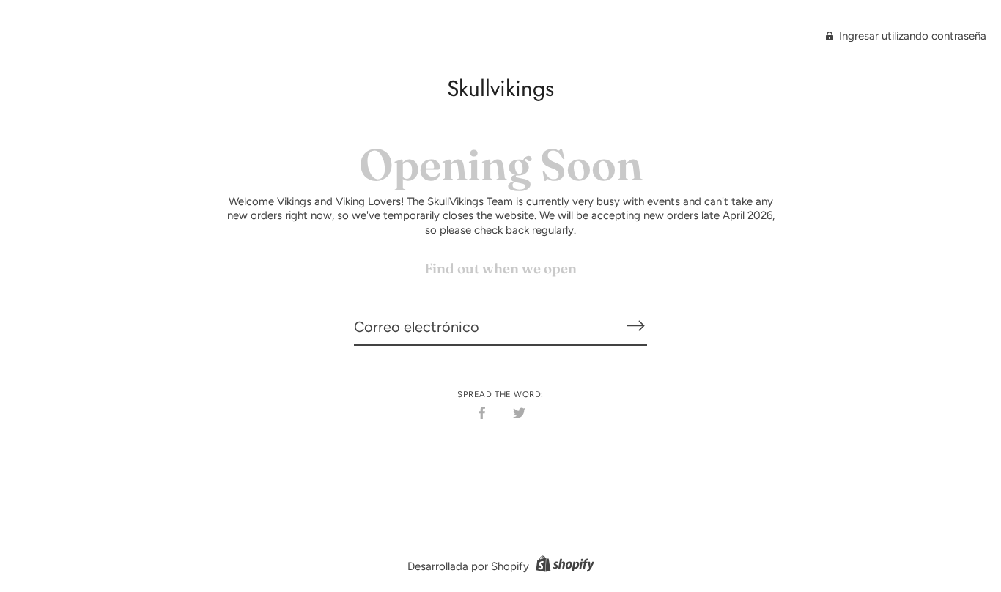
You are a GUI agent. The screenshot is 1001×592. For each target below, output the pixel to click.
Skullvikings (500, 88)
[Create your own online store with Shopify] (563, 566)
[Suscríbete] (635, 326)
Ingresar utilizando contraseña (911, 35)
